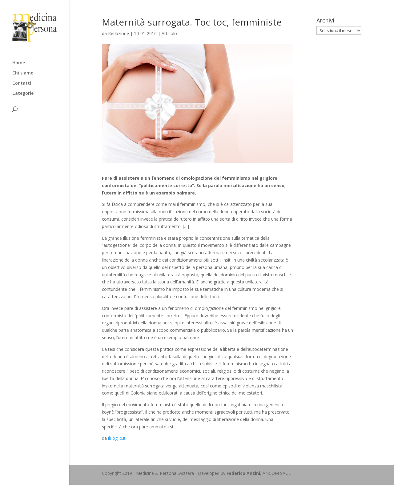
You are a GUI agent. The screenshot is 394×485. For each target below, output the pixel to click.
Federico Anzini (243, 473)
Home (18, 63)
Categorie (23, 93)
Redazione (118, 33)
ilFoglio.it (117, 438)
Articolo (169, 33)
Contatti (21, 83)
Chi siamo (23, 73)
